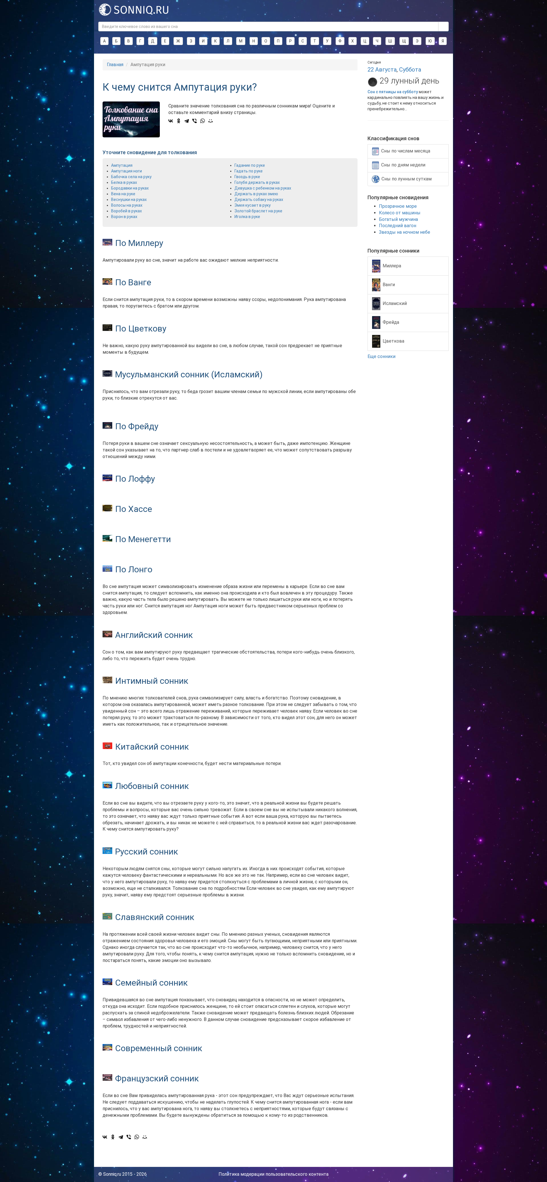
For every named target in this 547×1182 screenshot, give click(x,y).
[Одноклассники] (178, 120)
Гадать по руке (248, 171)
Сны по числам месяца (405, 151)
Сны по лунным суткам (406, 179)
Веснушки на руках (129, 199)
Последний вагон (397, 225)
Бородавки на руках (130, 188)
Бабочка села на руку (131, 176)
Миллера (392, 265)
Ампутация (121, 165)
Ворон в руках (124, 216)
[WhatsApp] (202, 120)
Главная (115, 64)
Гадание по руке (249, 165)
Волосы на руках (126, 205)
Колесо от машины (400, 212)
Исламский (395, 303)
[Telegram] (186, 120)
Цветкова (393, 340)
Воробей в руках (126, 211)
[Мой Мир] (210, 120)
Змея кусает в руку (252, 205)
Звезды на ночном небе (404, 232)
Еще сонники (382, 356)
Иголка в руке (247, 216)
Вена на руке (123, 194)
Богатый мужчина (398, 219)
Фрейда (391, 322)
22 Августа (382, 69)
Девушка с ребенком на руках (262, 188)
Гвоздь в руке (247, 176)
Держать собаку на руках (258, 199)
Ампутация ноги (126, 171)
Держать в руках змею (256, 194)
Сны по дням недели (403, 165)
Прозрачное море (398, 206)
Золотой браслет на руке (258, 211)
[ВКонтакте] (170, 120)
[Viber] (194, 120)
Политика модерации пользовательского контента (273, 1174)
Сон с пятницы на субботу (393, 91)
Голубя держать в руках (257, 182)
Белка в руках (124, 182)
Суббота (410, 69)
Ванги (389, 284)
